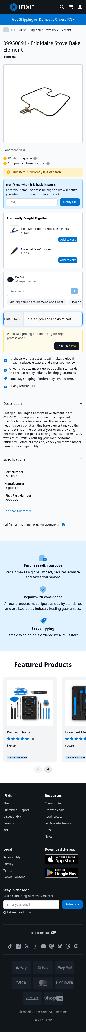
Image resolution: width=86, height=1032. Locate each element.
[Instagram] (35, 946)
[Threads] (67, 946)
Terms (7, 870)
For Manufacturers (58, 823)
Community (53, 803)
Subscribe (72, 904)
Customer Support (16, 810)
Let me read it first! (20, 912)
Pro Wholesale (54, 810)
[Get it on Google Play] (61, 873)
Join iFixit (67, 346)
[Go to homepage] (24, 7)
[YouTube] (43, 946)
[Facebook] (18, 946)
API (5, 830)
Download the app (60, 849)
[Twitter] (26, 946)
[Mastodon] (51, 946)
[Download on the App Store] (61, 859)
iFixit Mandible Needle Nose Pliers (45, 229)
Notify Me (70, 202)
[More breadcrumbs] (6, 29)
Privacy (8, 864)
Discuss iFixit (12, 817)
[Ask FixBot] (74, 291)
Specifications (14, 459)
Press (48, 830)
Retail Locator (54, 817)
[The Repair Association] (76, 946)
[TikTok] (10, 946)
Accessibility (11, 857)
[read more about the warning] (63, 524)
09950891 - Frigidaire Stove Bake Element (42, 30)
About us (9, 803)
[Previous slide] (38, 769)
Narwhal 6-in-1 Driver (36, 249)
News (48, 836)
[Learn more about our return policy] (33, 386)
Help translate (40, 933)
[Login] (80, 7)
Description (12, 403)
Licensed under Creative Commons (43, 1012)
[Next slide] (48, 769)
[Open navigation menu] (5, 7)
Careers (8, 823)
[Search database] (62, 7)
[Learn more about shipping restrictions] (35, 158)
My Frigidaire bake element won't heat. (36, 302)
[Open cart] (71, 7)
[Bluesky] (60, 946)
